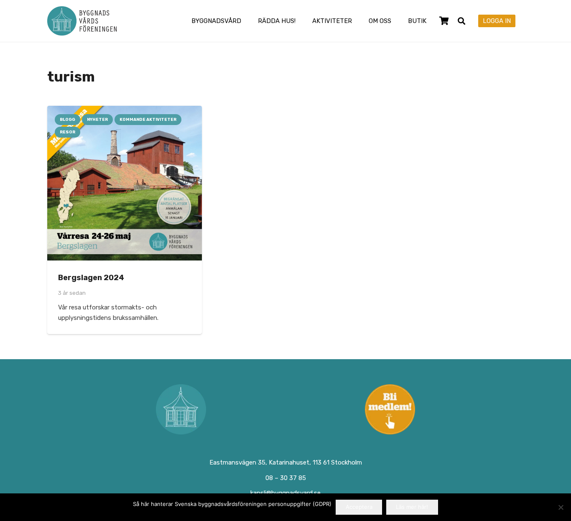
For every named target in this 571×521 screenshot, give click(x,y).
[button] (247, 21)
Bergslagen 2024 (91, 277)
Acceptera (359, 506)
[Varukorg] (444, 21)
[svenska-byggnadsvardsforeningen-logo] (82, 21)
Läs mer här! (412, 506)
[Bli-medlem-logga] (390, 409)
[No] (560, 507)
